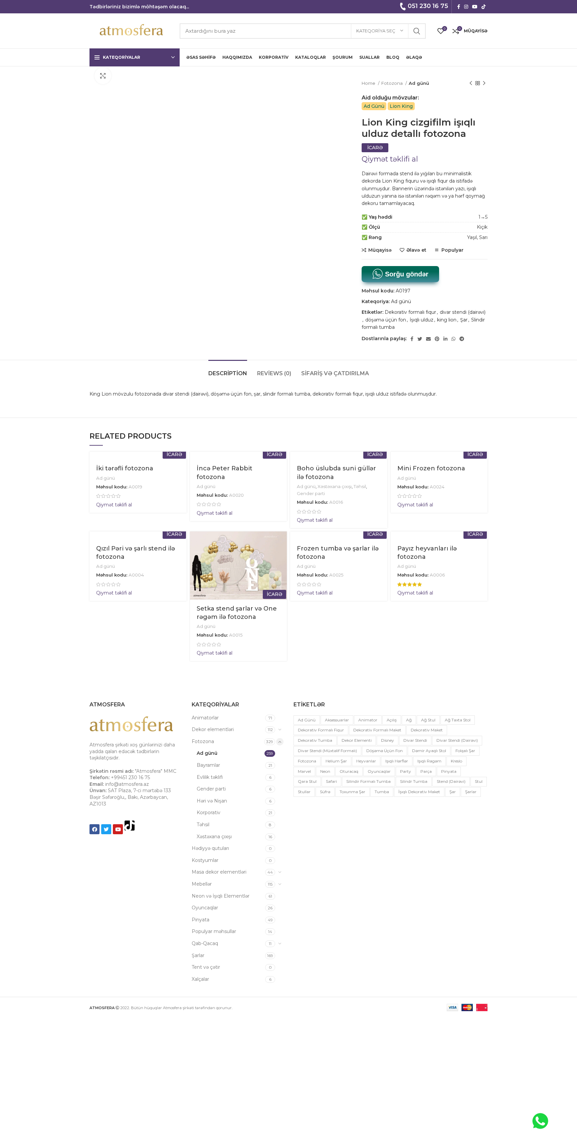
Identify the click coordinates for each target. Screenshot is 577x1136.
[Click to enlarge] (102, 75)
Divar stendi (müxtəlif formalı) (327, 750)
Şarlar (198, 955)
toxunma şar (352, 791)
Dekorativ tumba (315, 740)
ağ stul (428, 719)
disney (387, 740)
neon (325, 771)
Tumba (382, 791)
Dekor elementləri (213, 729)
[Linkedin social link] (445, 338)
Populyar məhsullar (214, 931)
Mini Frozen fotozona (431, 468)
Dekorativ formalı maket (377, 729)
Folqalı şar (465, 750)
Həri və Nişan (212, 801)
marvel (304, 771)
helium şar (336, 760)
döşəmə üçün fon (385, 320)
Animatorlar (205, 718)
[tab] (227, 370)
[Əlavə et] (281, 572)
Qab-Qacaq (205, 943)
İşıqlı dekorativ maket (419, 791)
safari (331, 781)
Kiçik (482, 227)
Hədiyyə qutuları (210, 848)
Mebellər (202, 884)
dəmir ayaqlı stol (429, 750)
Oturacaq (349, 771)
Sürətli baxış (281, 542)
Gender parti (311, 493)
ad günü (307, 719)
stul (479, 781)
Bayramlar (208, 765)
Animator (367, 719)
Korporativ (208, 813)
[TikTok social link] (483, 6)
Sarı (483, 237)
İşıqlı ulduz (421, 320)
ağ (409, 719)
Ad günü (419, 83)
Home (369, 83)
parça (426, 771)
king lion (446, 320)
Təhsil (360, 486)
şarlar (470, 791)
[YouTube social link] (474, 6)
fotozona (307, 760)
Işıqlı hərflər (396, 760)
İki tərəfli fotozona (124, 468)
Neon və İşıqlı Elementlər (220, 896)
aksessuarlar (337, 719)
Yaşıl (472, 237)
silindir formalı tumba (368, 781)
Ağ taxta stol (457, 719)
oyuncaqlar (379, 771)
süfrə (325, 791)
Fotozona (392, 83)
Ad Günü (374, 106)
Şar (463, 320)
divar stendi (415, 740)
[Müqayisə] (281, 557)
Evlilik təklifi (210, 777)
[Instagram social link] (466, 6)
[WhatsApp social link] (453, 338)
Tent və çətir (206, 967)
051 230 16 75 (428, 6)
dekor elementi (357, 740)
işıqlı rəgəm (429, 760)
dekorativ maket (427, 729)
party (405, 771)
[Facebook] (94, 829)
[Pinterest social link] (437, 338)
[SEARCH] (416, 31)
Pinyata (200, 920)
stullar (304, 791)
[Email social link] (428, 338)
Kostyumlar (205, 860)
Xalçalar (200, 979)
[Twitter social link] (419, 338)
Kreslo (456, 760)
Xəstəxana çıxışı (335, 486)
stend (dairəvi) (451, 781)
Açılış (392, 719)
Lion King (401, 106)
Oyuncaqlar (205, 908)
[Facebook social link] (458, 6)
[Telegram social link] (461, 338)
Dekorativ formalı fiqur (410, 312)
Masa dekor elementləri (219, 872)
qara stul (307, 781)
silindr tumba (413, 781)
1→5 (483, 217)
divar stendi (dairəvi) (463, 312)
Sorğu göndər (405, 274)
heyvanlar (366, 760)
